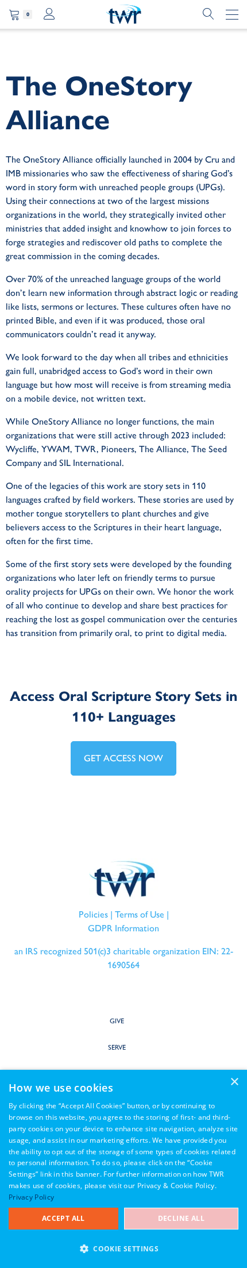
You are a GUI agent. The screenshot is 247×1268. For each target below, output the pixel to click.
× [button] (234, 1082)
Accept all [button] (63, 1218)
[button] (123, 1248)
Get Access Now (123, 758)
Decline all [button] (181, 1218)
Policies (93, 914)
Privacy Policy (31, 1197)
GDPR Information (123, 928)
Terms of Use (139, 914)
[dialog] (123, 1169)
